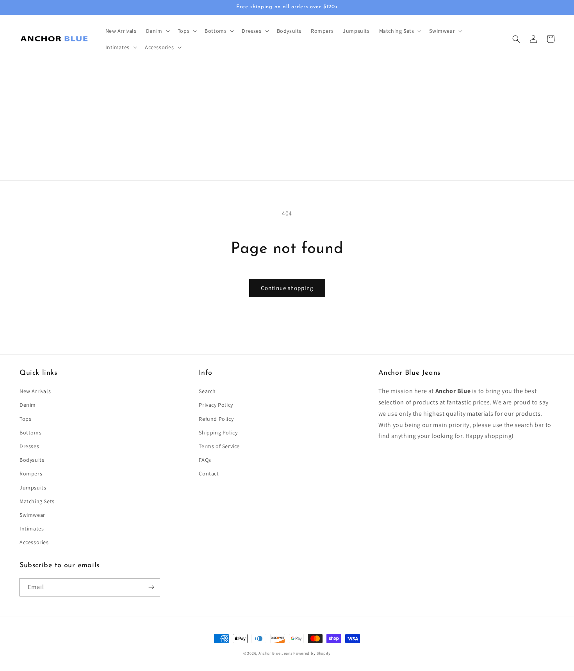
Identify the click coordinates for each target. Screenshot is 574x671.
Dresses (29, 446)
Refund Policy (216, 418)
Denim (28, 404)
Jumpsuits (33, 487)
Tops (25, 418)
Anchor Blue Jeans (275, 653)
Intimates (32, 528)
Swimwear (32, 514)
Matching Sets (37, 501)
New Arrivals (35, 391)
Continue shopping (287, 288)
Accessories (34, 542)
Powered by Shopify (312, 653)
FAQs (205, 459)
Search (207, 391)
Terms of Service (219, 446)
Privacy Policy (216, 404)
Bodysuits (32, 459)
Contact (209, 473)
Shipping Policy (218, 432)
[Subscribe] (151, 587)
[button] (157, 31)
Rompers (31, 473)
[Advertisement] (287, 121)
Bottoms (30, 432)
